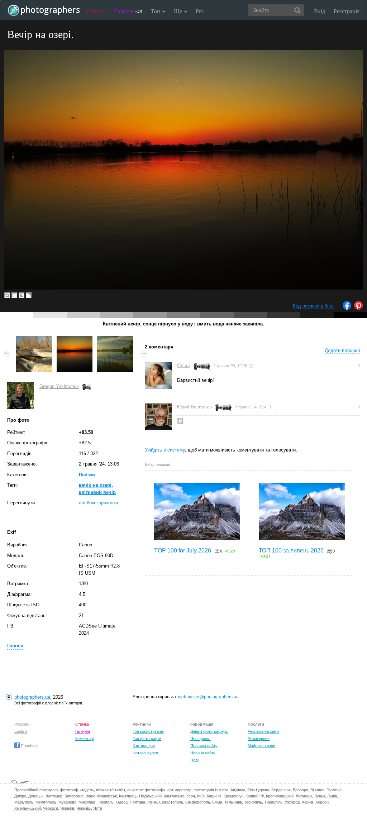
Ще (179, 11)
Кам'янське (174, 796)
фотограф (69, 790)
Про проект (200, 738)
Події (194, 760)
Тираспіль (273, 802)
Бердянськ (281, 790)
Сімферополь (197, 802)
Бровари (300, 790)
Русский (21, 724)
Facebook (29, 746)
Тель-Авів (233, 802)
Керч (190, 796)
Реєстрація (346, 11)
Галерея (128, 11)
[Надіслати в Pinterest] (358, 308)
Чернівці (83, 808)
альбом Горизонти (98, 502)
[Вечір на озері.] (74, 339)
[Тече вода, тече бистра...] (34, 339)
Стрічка (96, 11)
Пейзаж (87, 474)
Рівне (152, 802)
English (20, 731)
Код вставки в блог (313, 306)
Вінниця (317, 790)
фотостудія (204, 790)
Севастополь (171, 802)
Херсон (322, 802)
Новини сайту (202, 753)
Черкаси (50, 808)
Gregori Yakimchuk (59, 386)
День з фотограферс (209, 731)
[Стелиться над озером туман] (115, 339)
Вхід (319, 11)
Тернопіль (253, 802)
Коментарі (84, 738)
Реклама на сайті (263, 731)
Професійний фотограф (36, 790)
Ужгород (292, 802)
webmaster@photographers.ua (208, 696)
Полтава (137, 802)
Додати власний (342, 350)
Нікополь (105, 802)
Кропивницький (280, 796)
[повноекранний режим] (29, 295)
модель (87, 790)
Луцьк (319, 796)
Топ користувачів (148, 731)
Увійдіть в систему (165, 450)
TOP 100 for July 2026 (182, 550)
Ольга (183, 365)
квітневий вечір (97, 492)
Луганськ (304, 796)
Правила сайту (204, 746)
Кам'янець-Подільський (140, 796)
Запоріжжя (74, 796)
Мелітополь (45, 802)
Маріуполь (23, 802)
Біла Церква (258, 790)
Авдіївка (237, 790)
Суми (217, 802)
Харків (307, 802)
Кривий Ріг (255, 796)
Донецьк (35, 796)
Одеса (122, 802)
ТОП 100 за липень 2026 (291, 550)
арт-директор (179, 790)
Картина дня (144, 746)
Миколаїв (86, 802)
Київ (201, 796)
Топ (156, 11)
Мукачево (67, 802)
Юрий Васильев (194, 406)
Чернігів (67, 808)
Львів (332, 796)
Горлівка (334, 790)
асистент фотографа (146, 790)
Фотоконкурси (145, 753)
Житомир (54, 796)
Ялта (97, 808)
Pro (200, 11)
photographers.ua (32, 697)
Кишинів (214, 796)
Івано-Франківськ (101, 796)
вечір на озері (95, 485)
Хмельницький (27, 808)
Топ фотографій (147, 738)
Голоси (15, 645)
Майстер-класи (261, 746)
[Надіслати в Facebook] (347, 308)
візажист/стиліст (110, 790)
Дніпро (20, 796)
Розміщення (259, 738)
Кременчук (233, 796)
